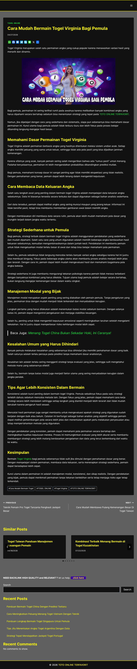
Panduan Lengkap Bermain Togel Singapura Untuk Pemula (38, 621)
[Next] (129, 547)
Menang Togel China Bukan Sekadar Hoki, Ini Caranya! (69, 333)
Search (7, 585)
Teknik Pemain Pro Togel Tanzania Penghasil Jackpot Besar (31, 507)
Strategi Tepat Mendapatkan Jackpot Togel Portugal (35, 635)
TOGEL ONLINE (13, 23)
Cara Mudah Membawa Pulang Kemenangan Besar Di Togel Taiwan (105, 507)
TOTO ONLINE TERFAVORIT (114, 114)
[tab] (63, 561)
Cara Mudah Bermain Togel (21, 488)
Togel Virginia (24, 459)
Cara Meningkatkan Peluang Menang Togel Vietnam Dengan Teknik (43, 614)
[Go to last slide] (7, 547)
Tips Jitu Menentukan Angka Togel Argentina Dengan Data (38, 628)
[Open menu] (131, 5)
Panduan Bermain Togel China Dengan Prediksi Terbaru (36, 606)
